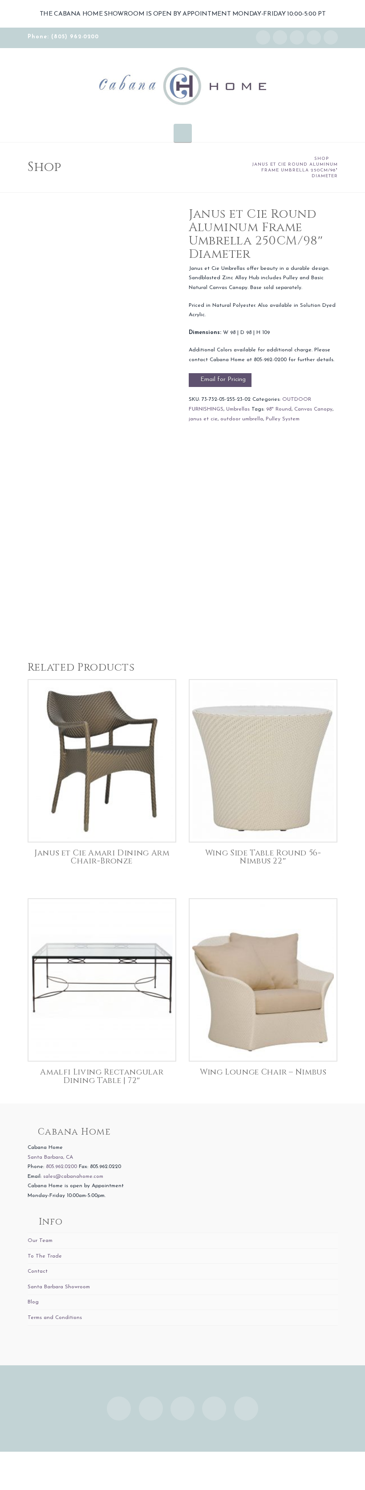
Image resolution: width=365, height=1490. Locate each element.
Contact (38, 1271)
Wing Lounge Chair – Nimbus (263, 1072)
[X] (297, 37)
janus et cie (203, 419)
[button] (183, 133)
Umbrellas (238, 409)
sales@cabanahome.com (73, 1176)
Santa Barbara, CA (50, 1157)
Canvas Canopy (313, 409)
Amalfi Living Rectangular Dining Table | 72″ (101, 1076)
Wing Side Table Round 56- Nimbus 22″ (263, 857)
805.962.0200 (61, 1166)
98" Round (279, 409)
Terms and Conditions (55, 1317)
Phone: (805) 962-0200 (63, 37)
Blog (33, 1302)
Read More (102, 825)
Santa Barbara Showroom (59, 1287)
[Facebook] (280, 37)
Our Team (40, 1240)
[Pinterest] (331, 37)
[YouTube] (314, 37)
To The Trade (45, 1256)
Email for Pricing (223, 380)
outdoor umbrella (241, 419)
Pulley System (283, 419)
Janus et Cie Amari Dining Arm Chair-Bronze (102, 857)
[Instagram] (263, 37)
